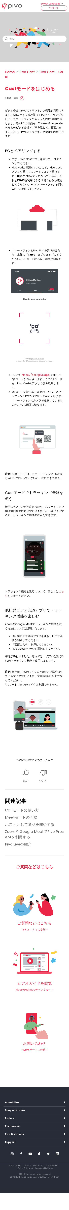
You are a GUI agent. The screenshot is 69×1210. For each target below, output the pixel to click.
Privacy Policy (15, 1165)
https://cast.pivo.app (35, 375)
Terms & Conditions (33, 1165)
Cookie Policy (52, 1165)
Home (10, 72)
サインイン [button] (54, 7)
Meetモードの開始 (21, 817)
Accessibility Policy (44, 1168)
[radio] (25, 776)
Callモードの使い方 (22, 810)
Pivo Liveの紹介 (18, 844)
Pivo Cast (27, 72)
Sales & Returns (25, 1168)
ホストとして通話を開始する (29, 824)
